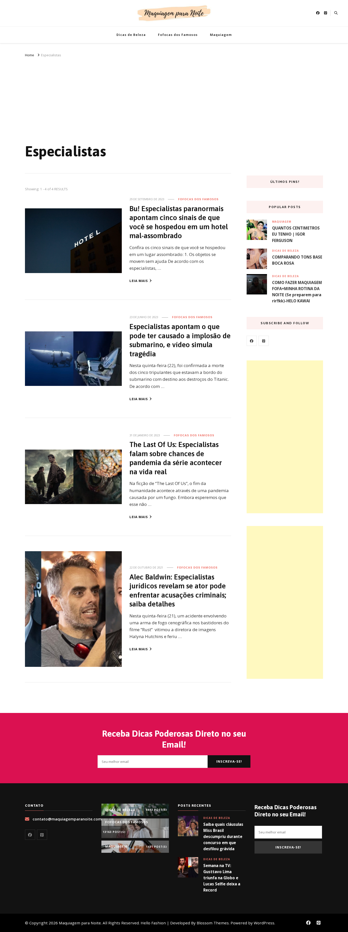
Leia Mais (138, 280)
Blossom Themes (213, 922)
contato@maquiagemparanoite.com (67, 818)
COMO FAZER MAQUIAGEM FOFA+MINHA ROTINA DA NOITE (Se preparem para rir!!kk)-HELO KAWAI (297, 292)
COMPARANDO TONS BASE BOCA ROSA (297, 260)
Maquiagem (221, 35)
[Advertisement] (174, 96)
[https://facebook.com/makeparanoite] (252, 341)
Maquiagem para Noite (80, 922)
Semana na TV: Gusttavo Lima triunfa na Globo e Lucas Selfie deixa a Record (221, 878)
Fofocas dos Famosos (178, 35)
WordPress (264, 922)
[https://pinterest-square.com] (264, 341)
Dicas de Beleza (131, 35)
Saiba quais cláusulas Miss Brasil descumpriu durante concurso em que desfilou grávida (223, 837)
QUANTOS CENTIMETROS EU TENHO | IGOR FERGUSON (296, 234)
